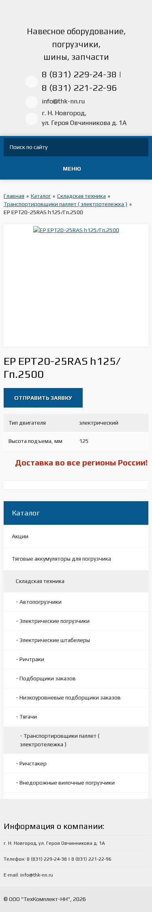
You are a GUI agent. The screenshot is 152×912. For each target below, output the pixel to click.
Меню (72, 168)
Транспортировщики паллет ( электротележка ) (65, 204)
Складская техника (81, 196)
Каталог (41, 196)
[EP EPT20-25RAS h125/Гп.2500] (76, 229)
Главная (14, 196)
